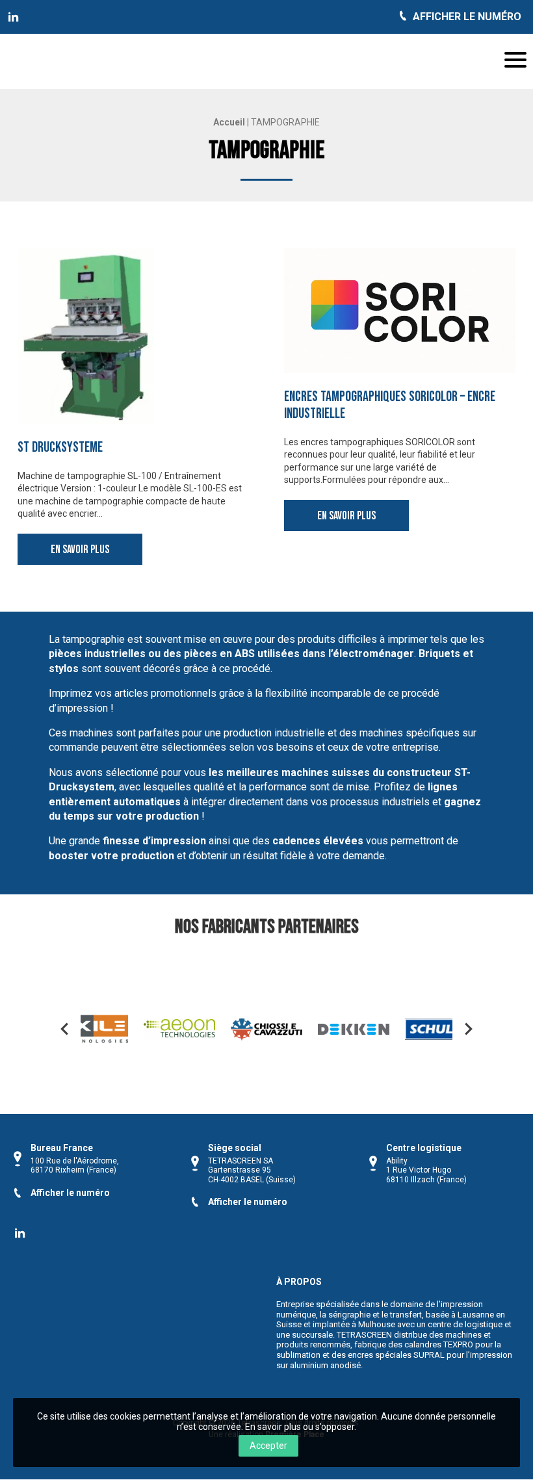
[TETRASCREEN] (13, 16)
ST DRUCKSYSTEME (60, 447)
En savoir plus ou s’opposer (299, 1427)
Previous (64, 1029)
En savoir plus (80, 549)
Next (468, 1029)
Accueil (229, 122)
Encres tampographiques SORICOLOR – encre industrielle (389, 405)
